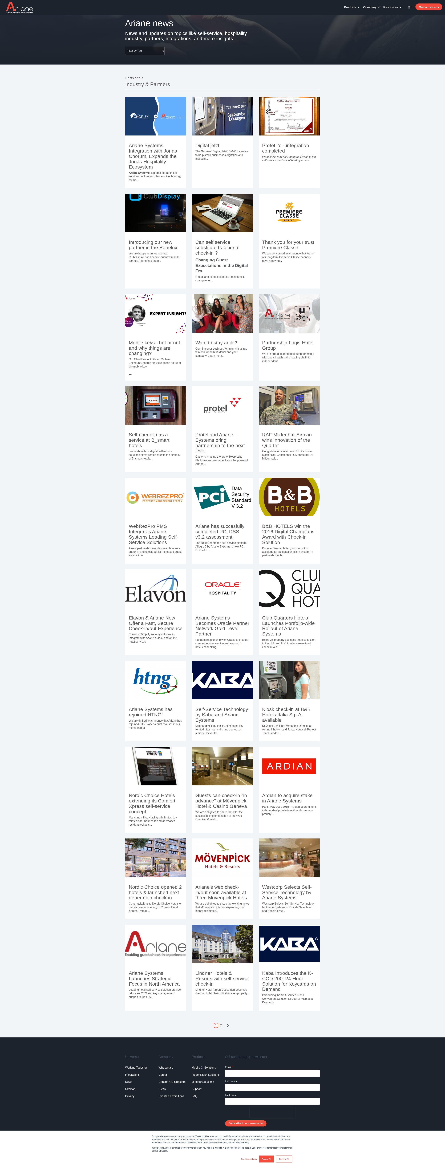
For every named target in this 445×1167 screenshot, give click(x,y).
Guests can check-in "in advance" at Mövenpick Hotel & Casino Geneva (221, 801)
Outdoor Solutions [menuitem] (203, 1081)
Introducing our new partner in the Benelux (153, 244)
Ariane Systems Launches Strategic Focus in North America (154, 978)
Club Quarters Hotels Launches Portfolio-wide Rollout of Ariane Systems (288, 626)
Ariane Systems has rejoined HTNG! (151, 712)
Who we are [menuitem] (166, 1067)
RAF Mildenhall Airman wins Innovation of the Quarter (287, 440)
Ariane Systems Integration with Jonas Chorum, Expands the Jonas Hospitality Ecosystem (153, 156)
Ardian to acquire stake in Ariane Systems (287, 798)
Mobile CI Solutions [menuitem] (204, 1067)
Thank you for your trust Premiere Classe (288, 244)
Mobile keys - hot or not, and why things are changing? (155, 348)
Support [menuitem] (196, 1089)
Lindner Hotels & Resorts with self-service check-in (221, 978)
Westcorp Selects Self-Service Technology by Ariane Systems (287, 892)
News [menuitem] (128, 1081)
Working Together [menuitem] (136, 1067)
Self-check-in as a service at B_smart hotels (149, 440)
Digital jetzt (207, 145)
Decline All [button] (284, 1158)
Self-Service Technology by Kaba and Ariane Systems (221, 715)
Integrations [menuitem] (132, 1074)
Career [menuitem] (163, 1074)
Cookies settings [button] (249, 1158)
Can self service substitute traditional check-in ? (217, 247)
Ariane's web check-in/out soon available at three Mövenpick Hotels (221, 892)
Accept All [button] (266, 1158)
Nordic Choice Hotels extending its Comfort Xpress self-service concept (152, 803)
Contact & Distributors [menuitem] (172, 1081)
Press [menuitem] (162, 1089)
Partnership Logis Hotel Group (287, 345)
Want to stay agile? (216, 342)
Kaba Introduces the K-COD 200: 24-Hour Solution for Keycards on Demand (289, 981)
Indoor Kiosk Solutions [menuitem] (206, 1074)
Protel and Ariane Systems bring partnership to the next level (220, 442)
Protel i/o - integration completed (285, 148)
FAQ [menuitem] (194, 1096)
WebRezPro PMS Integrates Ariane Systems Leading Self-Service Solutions (153, 534)
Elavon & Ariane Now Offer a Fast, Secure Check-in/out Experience (156, 623)
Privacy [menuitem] (129, 1096)
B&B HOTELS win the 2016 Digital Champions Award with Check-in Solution (288, 534)
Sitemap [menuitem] (130, 1089)
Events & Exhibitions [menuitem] (171, 1096)
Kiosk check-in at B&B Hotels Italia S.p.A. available (286, 715)
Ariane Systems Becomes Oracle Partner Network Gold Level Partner (222, 626)
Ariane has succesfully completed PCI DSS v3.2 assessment (219, 531)
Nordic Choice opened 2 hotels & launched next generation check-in (155, 892)
